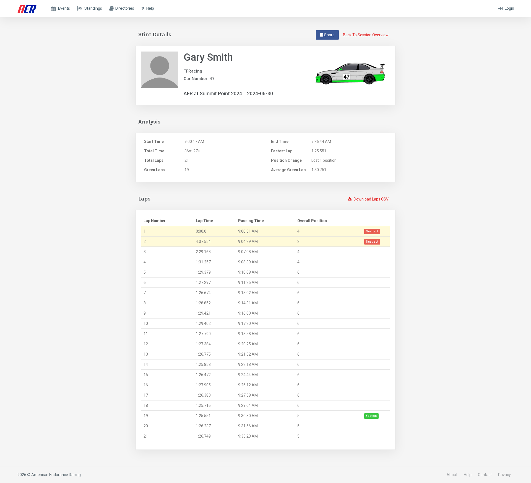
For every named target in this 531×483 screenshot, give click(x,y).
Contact (485, 474)
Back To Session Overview (366, 35)
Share (329, 35)
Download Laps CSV (371, 199)
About (452, 474)
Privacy (504, 474)
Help (468, 474)
